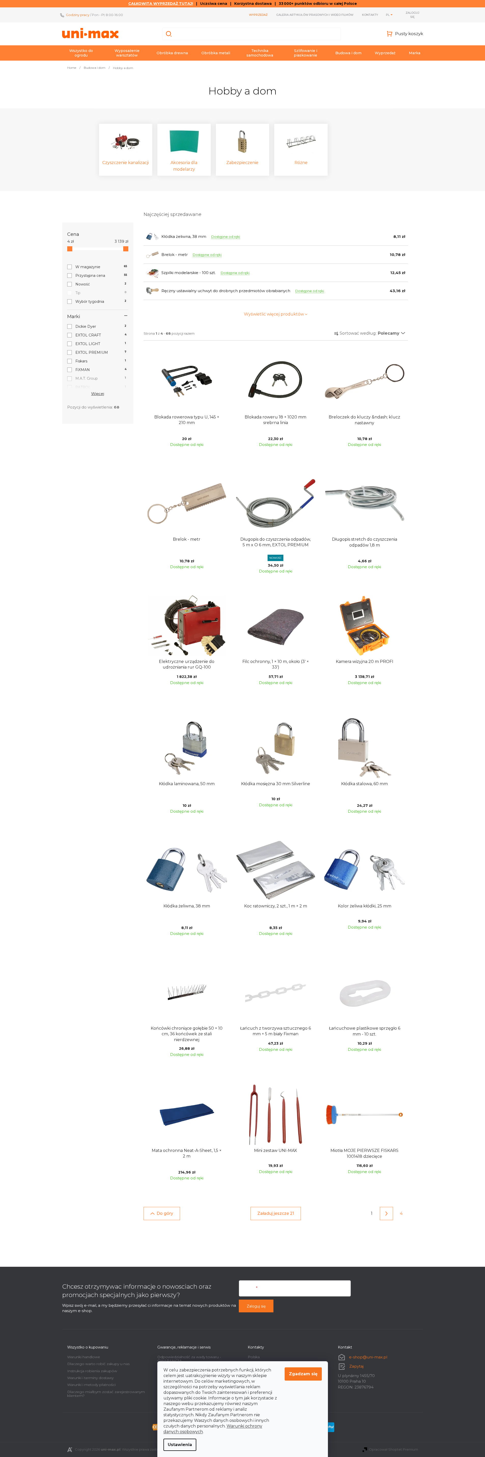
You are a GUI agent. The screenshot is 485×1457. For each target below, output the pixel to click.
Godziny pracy (77, 15)
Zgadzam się (303, 1373)
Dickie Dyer (101, 326)
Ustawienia (180, 1444)
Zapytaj (356, 1366)
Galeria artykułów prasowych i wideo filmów (314, 15)
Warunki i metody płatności (91, 1384)
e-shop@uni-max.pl (368, 1357)
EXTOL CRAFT (101, 335)
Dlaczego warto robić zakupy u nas (98, 1363)
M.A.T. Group (100, 378)
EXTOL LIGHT (100, 344)
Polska (254, 1357)
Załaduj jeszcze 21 (275, 1213)
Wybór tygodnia (101, 301)
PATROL (100, 387)
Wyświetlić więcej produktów (274, 314)
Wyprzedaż (258, 15)
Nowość (101, 284)
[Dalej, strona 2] (386, 1213)
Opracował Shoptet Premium (393, 1449)
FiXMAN (101, 369)
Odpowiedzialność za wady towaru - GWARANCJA (189, 1359)
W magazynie (101, 267)
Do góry (165, 1213)
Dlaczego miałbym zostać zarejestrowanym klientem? (106, 1394)
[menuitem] (81, 53)
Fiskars (100, 361)
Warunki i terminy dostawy (90, 1378)
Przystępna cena (101, 275)
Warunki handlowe (83, 1357)
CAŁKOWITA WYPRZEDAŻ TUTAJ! (160, 3)
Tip (101, 293)
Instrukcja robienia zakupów (92, 1371)
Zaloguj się (256, 1306)
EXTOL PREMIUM (101, 352)
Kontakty (370, 15)
